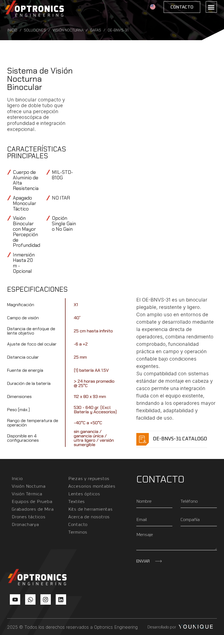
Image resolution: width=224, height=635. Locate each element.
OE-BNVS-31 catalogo (180, 439)
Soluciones (35, 30)
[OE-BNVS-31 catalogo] (142, 439)
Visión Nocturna (68, 30)
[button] (211, 7)
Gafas (95, 30)
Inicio (12, 30)
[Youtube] (15, 599)
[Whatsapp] (30, 599)
